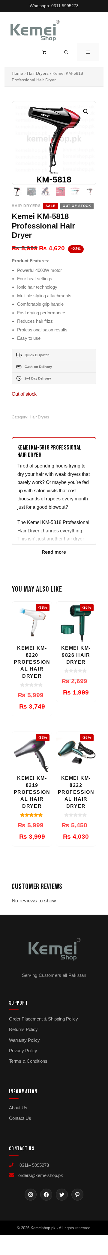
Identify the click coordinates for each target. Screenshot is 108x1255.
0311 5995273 (65, 5)
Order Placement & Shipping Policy (43, 1018)
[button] (85, 111)
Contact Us (20, 1118)
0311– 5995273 (33, 1165)
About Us (18, 1107)
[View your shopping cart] (44, 52)
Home (17, 73)
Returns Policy (23, 1029)
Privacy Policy (23, 1050)
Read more (54, 552)
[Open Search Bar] (66, 52)
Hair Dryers (38, 73)
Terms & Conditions (28, 1061)
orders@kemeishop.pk (40, 1175)
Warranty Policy (24, 1040)
